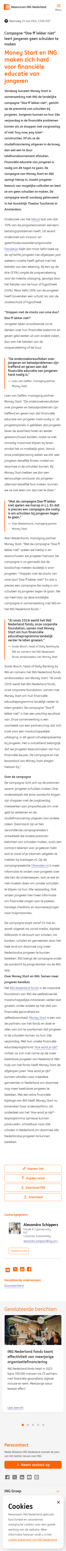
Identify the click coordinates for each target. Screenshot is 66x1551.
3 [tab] (33, 1425)
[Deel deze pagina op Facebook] (29, 1269)
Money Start (37, 1018)
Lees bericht (15, 1408)
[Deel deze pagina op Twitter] (15, 1269)
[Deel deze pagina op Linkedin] (22, 1269)
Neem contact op (35, 1464)
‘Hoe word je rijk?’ (46, 1047)
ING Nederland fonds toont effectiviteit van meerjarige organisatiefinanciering (31, 1356)
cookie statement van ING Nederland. (33, 1539)
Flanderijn (11, 249)
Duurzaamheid (14, 1285)
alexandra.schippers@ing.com (40, 1241)
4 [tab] (38, 1425)
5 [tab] (43, 1425)
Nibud (35, 219)
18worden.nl (40, 865)
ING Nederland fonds (24, 988)
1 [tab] (23, 1425)
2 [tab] (28, 1425)
